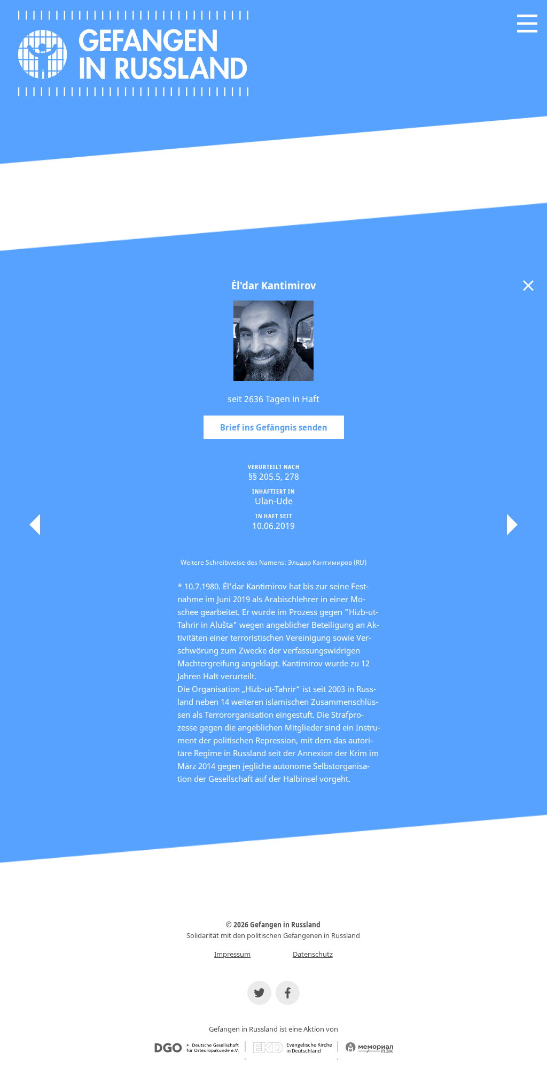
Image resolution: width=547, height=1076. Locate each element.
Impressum (232, 954)
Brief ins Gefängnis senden (273, 427)
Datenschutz (313, 954)
